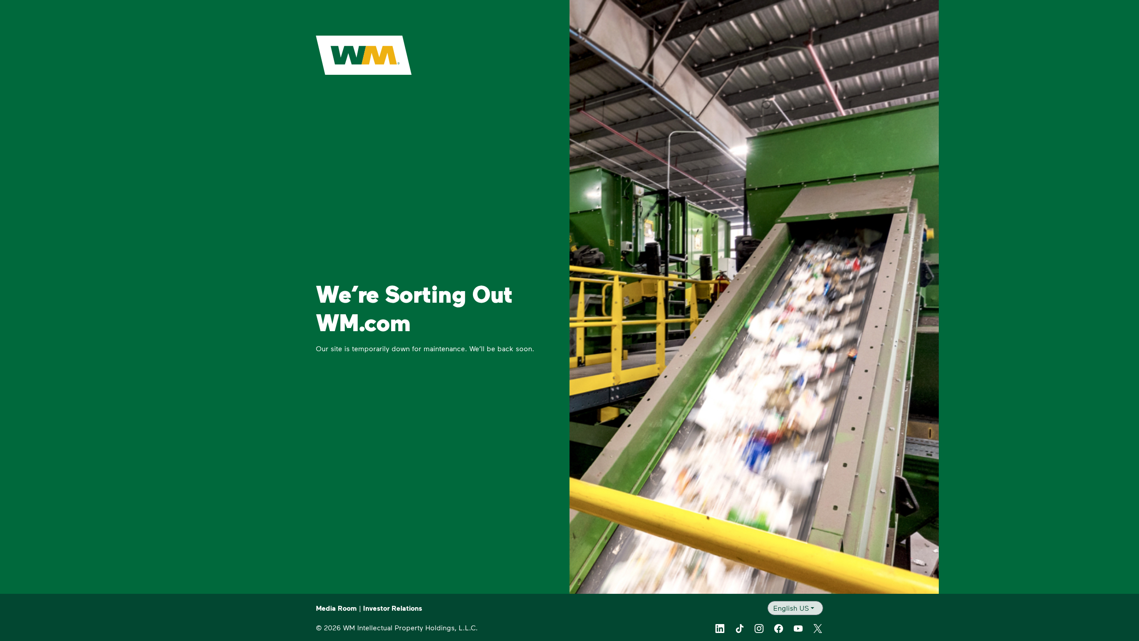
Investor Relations (392, 608)
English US (791, 608)
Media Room (336, 608)
